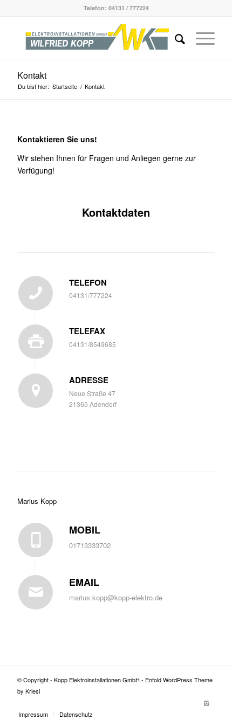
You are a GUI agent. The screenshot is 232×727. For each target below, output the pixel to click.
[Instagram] (207, 703)
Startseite (64, 86)
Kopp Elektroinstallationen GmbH (97, 679)
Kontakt (31, 75)
